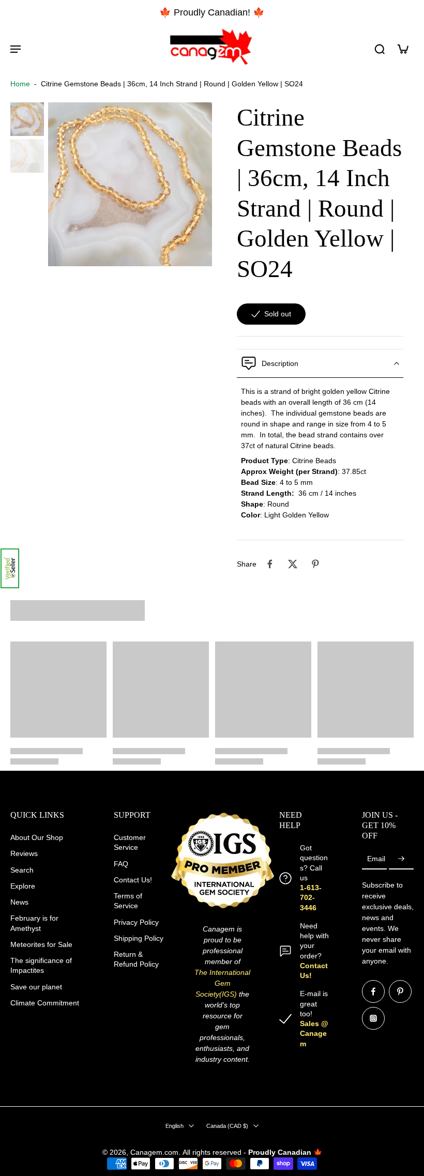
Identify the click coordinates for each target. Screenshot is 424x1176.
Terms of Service (128, 901)
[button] (10, 568)
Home (20, 84)
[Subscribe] (401, 859)
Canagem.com (154, 1152)
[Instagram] (373, 1018)
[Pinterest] (400, 991)
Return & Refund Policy (136, 959)
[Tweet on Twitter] (292, 564)
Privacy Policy (136, 922)
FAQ (121, 864)
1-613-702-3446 (311, 897)
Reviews (24, 854)
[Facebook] (373, 991)
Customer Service (130, 842)
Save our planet (36, 987)
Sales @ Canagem (314, 1033)
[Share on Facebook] (270, 564)
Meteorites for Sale (41, 944)
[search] (379, 48)
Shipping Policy (138, 938)
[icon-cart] (402, 48)
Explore (22, 886)
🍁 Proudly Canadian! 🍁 (212, 12)
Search (22, 870)
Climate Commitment (44, 1003)
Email (376, 859)
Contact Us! (133, 880)
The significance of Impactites (41, 965)
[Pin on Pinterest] (315, 564)
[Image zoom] (130, 184)
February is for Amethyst (34, 923)
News (19, 902)
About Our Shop (36, 837)
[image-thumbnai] (27, 119)
